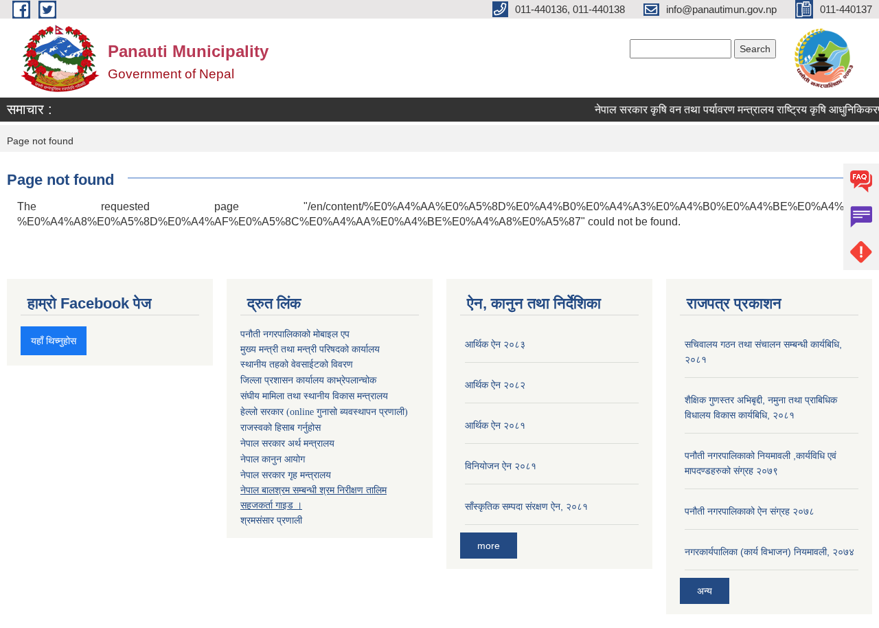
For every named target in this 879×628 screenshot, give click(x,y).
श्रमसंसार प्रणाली (271, 520)
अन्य (704, 590)
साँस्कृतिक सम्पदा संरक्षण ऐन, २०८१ (526, 506)
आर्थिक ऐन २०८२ (495, 384)
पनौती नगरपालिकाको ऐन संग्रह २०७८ (749, 511)
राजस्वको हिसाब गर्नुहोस (280, 428)
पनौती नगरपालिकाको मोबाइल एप (295, 333)
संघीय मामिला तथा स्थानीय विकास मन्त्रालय (314, 396)
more (488, 545)
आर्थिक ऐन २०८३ (495, 344)
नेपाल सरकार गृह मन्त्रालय (285, 474)
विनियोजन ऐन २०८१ (500, 465)
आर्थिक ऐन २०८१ (495, 425)
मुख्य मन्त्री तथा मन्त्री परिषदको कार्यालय (310, 349)
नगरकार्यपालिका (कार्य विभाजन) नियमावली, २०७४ (769, 551)
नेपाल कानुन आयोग (272, 459)
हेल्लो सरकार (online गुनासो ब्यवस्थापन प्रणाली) (324, 412)
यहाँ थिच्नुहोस (53, 340)
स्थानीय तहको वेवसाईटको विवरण (296, 364)
